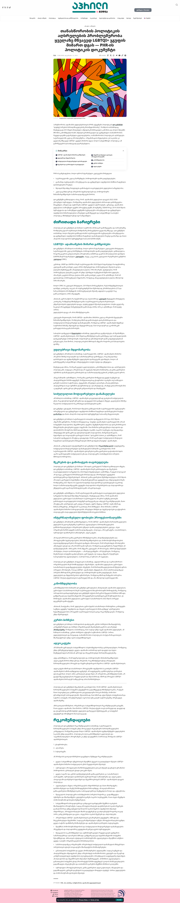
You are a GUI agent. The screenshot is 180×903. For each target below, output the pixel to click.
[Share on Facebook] (107, 55)
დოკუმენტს (118, 125)
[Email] (119, 55)
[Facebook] (3, 7)
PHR (62, 883)
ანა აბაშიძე (68, 883)
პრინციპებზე (59, 630)
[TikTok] (10, 7)
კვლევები (79, 256)
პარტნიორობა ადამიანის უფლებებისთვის (86, 883)
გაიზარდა (57, 414)
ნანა (54, 55)
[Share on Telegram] (116, 55)
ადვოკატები (97, 166)
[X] (5, 7)
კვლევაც (57, 259)
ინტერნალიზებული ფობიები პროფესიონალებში (101, 156)
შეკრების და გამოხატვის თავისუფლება (71, 164)
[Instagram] (7, 7)
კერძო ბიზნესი (98, 163)
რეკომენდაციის (106, 446)
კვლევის (102, 299)
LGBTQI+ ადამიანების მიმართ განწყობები (71, 155)
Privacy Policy (83, 900)
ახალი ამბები (90, 26)
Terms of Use (95, 900)
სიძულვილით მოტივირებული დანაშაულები (72, 161)
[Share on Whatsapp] (113, 55)
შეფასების (76, 333)
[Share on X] (110, 55)
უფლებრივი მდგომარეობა (66, 158)
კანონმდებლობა (99, 160)
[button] (119, 900)
